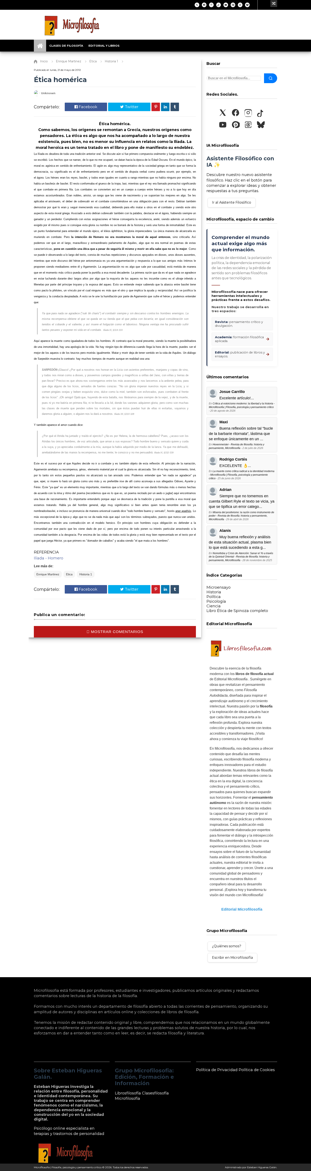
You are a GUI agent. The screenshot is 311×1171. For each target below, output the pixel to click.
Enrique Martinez (47, 574)
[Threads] (240, 5)
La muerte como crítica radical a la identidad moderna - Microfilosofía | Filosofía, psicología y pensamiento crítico (241, 475)
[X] (197, 5)
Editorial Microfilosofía (241, 909)
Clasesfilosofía (155, 1093)
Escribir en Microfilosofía (232, 958)
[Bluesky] (247, 5)
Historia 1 (85, 574)
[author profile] (37, 95)
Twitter (131, 107)
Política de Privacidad (217, 1070)
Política (213, 596)
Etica (69, 574)
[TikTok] (218, 5)
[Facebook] (204, 5)
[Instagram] (211, 5)
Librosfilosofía (128, 1093)
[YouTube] (225, 5)
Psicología (216, 601)
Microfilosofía (127, 1098)
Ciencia (213, 606)
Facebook (87, 107)
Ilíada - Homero (48, 558)
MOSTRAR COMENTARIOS (116, 632)
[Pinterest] (233, 5)
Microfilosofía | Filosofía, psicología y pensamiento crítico (68, 1167)
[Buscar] (270, 78)
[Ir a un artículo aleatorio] (273, 3)
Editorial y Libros (104, 45)
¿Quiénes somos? (226, 946)
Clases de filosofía (66, 45)
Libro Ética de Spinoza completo (237, 610)
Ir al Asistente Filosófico (231, 202)
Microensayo (218, 587)
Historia (213, 592)
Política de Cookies (257, 1070)
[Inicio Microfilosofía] (40, 46)
